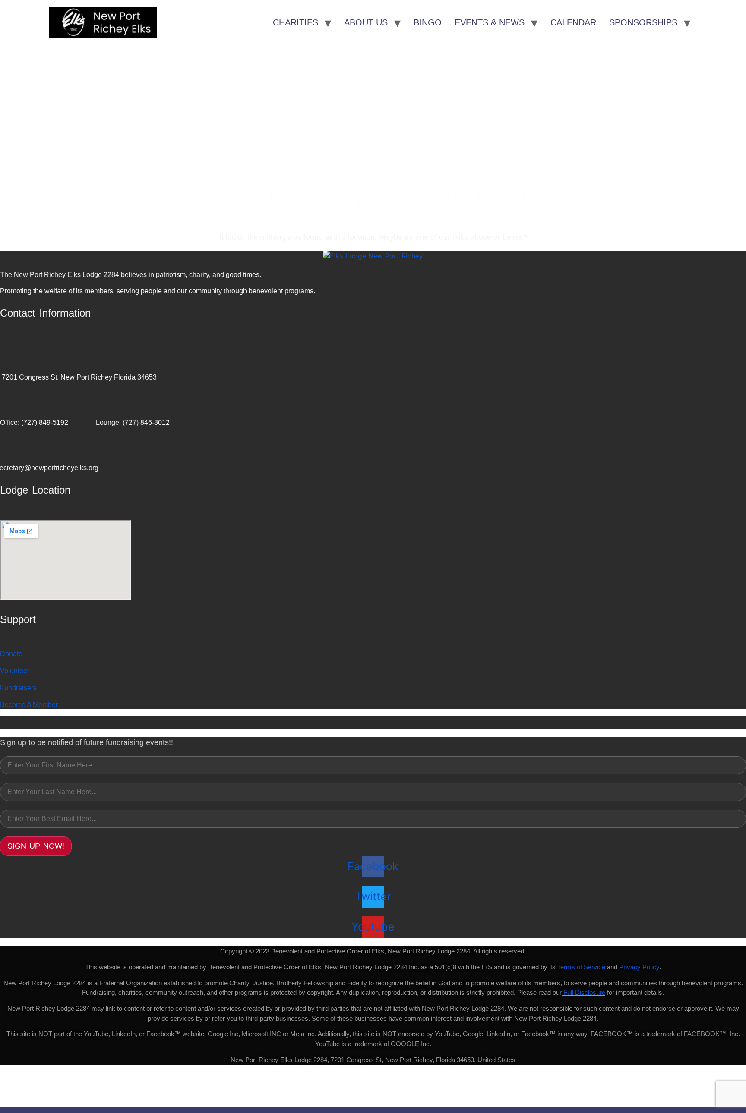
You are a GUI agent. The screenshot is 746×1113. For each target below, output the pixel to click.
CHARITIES (295, 22)
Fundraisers (18, 688)
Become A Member (29, 704)
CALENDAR (573, 22)
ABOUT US (366, 22)
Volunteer (14, 670)
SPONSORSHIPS (643, 22)
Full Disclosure (584, 992)
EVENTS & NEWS (490, 22)
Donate (11, 653)
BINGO (428, 22)
